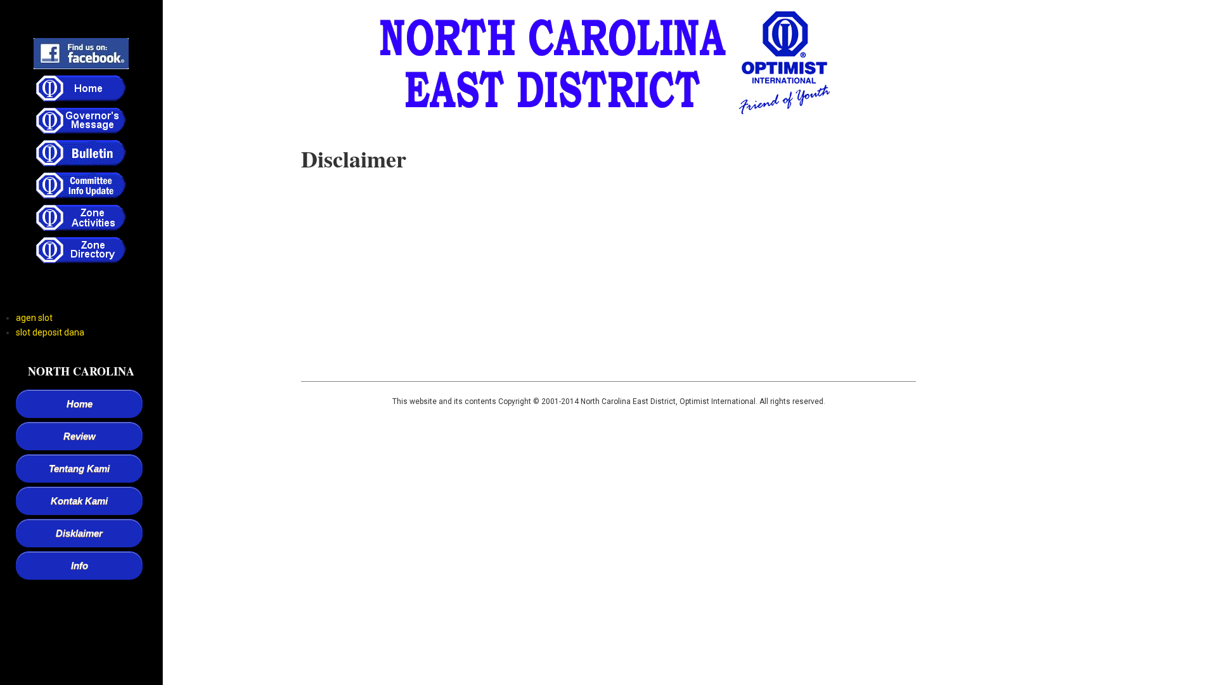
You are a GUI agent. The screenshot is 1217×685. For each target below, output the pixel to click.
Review (79, 436)
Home (80, 403)
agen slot (34, 318)
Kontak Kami (79, 500)
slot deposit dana (50, 332)
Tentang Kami (79, 468)
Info (79, 565)
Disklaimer (79, 533)
